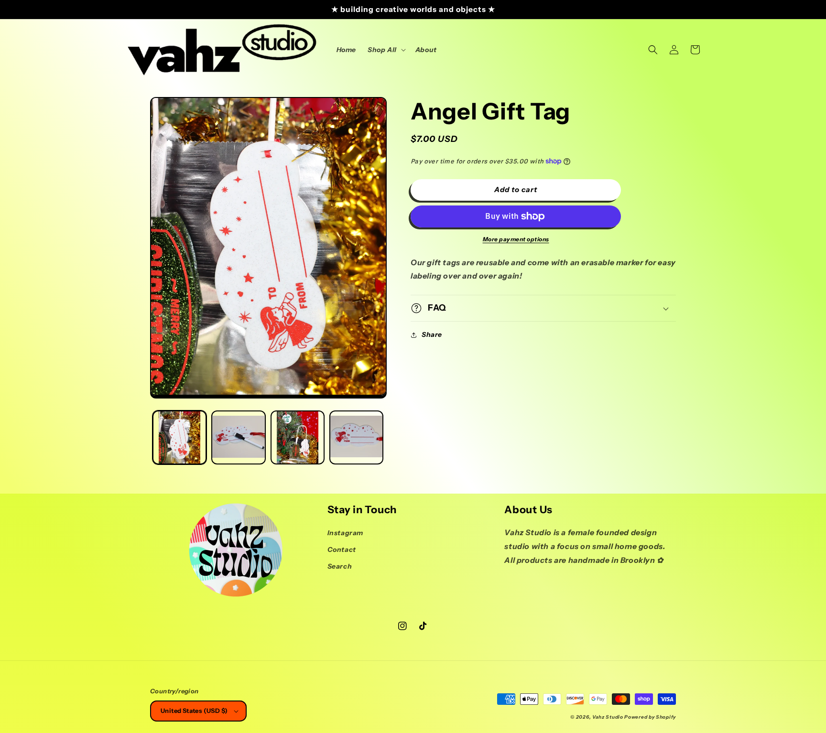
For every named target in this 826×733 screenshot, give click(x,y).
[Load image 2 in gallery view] (238, 437)
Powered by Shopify (650, 717)
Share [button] (432, 334)
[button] (386, 50)
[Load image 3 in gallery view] (298, 437)
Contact (341, 549)
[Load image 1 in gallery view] (179, 437)
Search (339, 566)
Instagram (345, 532)
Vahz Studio (607, 717)
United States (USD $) (194, 710)
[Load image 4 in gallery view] (356, 437)
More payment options (516, 239)
